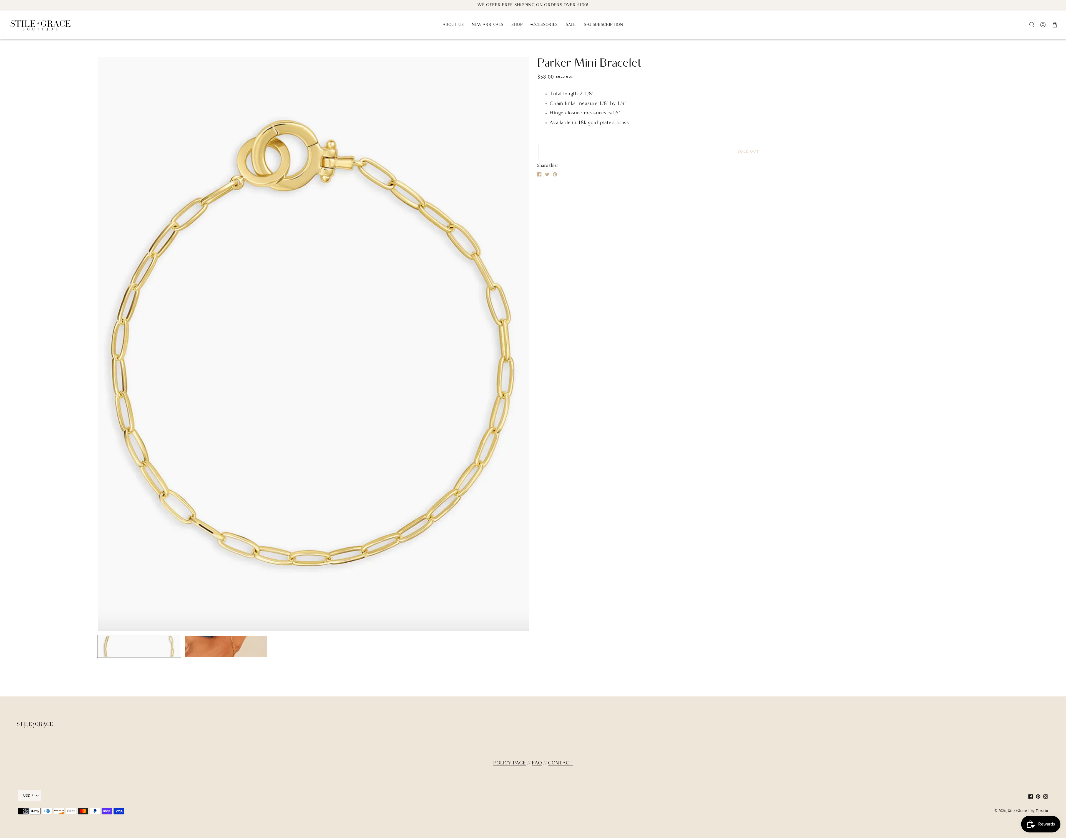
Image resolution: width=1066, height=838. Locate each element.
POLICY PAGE (509, 763)
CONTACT (560, 763)
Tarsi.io (1042, 811)
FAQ (537, 763)
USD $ (28, 795)
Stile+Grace (1017, 811)
